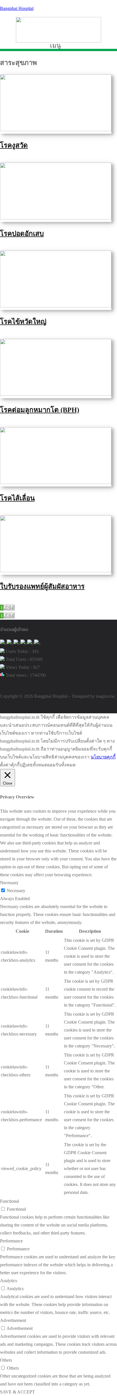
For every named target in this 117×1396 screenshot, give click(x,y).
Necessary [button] (9, 882)
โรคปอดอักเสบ (22, 233)
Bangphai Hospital (17, 8)
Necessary (16, 890)
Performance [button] (11, 1240)
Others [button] (6, 1360)
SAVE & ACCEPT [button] (17, 1391)
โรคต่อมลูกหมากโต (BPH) (39, 410)
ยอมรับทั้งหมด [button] (61, 764)
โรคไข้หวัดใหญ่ (23, 321)
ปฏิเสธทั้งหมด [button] (33, 764)
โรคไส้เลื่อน (17, 498)
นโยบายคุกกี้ (103, 756)
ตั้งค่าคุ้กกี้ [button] (10, 764)
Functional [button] (9, 1201)
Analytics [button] (8, 1280)
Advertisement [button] (13, 1320)
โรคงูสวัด (14, 145)
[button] (58, 46)
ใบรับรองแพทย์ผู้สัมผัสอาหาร (42, 586)
